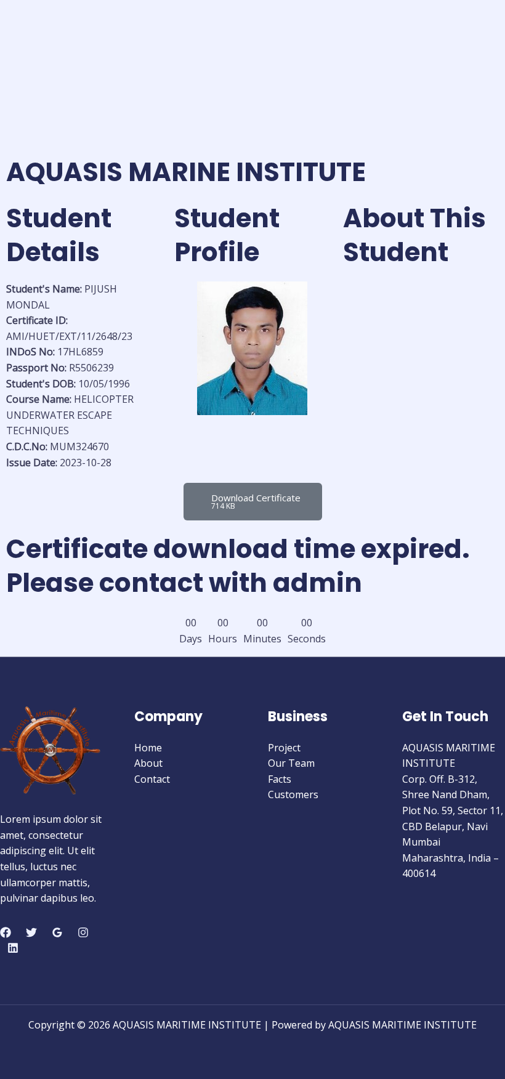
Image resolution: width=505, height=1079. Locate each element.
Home (148, 747)
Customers (293, 794)
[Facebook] (5, 932)
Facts (279, 779)
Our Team (291, 763)
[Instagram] (83, 932)
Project (284, 747)
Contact (152, 779)
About (148, 763)
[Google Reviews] (57, 932)
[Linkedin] (12, 947)
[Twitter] (31, 932)
